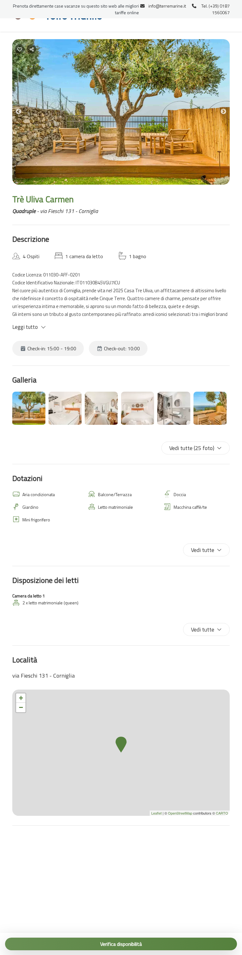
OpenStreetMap (180, 813)
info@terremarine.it (167, 6)
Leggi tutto (25, 327)
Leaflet (156, 813)
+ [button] (21, 698)
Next (228, 113)
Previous (23, 113)
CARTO (222, 813)
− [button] (21, 707)
